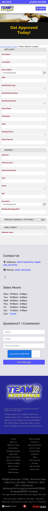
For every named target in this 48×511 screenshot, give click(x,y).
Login (8, 2)
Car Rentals (13, 469)
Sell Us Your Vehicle (13, 460)
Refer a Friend (13, 466)
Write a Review (34, 439)
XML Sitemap (35, 466)
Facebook (34, 454)
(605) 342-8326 (39, 2)
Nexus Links (34, 469)
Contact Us (34, 442)
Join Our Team (34, 448)
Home (13, 439)
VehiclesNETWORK (36, 488)
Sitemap (34, 463)
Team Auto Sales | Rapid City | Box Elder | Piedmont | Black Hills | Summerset (24, 482)
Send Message (24, 362)
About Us (13, 442)
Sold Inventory (34, 460)
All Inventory (13, 448)
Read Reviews (13, 472)
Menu (42, 8)
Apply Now (13, 454)
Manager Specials (13, 451)
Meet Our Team (13, 445)
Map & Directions (34, 445)
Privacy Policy (34, 451)
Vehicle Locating (13, 463)
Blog (34, 457)
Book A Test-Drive (13, 457)
